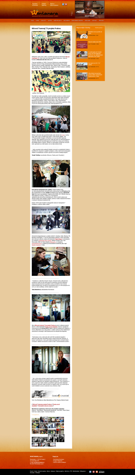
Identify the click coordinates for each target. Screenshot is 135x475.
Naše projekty (58, 20)
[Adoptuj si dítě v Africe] (89, 18)
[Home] (44, 16)
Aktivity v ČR (68, 471)
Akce (48, 471)
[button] (36, 422)
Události (43, 20)
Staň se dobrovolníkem (54, 4)
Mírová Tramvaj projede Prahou (42, 404)
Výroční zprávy (42, 471)
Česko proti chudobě (51, 327)
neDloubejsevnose (37, 243)
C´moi (62, 135)
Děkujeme (87, 20)
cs (71, 12)
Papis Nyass (58, 239)
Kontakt (94, 20)
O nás (37, 20)
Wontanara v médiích (77, 20)
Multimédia (67, 20)
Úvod (32, 20)
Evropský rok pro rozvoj (45, 406)
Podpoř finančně (44, 4)
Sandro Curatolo (36, 245)
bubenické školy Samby (45, 240)
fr (71, 15)
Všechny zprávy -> (99, 27)
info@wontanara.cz (39, 462)
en (71, 13)
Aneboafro (53, 242)
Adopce (50, 20)
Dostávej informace (35, 4)
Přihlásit (101, 20)
